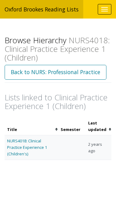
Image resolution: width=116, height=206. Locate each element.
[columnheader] (31, 126)
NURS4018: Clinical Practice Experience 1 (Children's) (27, 147)
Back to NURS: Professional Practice (55, 72)
